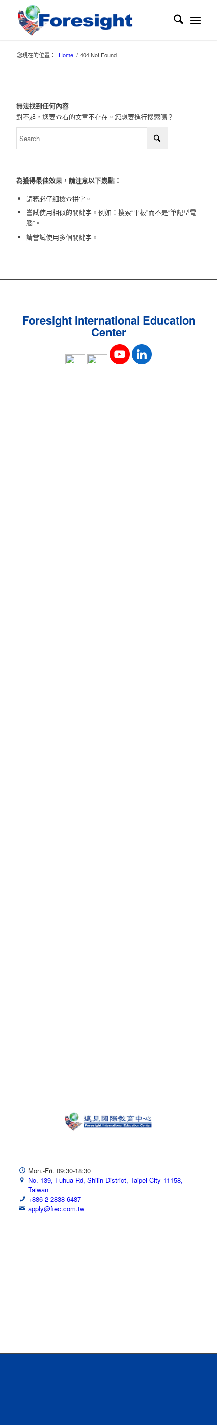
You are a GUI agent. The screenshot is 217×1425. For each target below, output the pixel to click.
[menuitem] (173, 20)
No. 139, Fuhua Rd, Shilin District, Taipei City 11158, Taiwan (105, 1184)
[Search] (173, 20)
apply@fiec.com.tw (56, 1208)
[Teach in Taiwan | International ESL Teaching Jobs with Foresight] (90, 20)
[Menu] (195, 20)
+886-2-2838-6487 (54, 1199)
